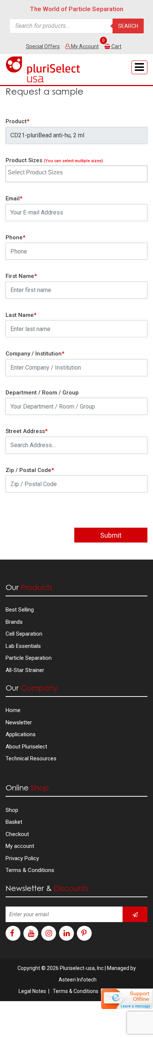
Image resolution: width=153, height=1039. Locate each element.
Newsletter (19, 722)
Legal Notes (32, 991)
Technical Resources (31, 758)
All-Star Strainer (25, 670)
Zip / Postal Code (30, 470)
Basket (14, 822)
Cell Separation (24, 633)
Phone (15, 237)
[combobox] (76, 173)
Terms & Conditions (30, 870)
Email (14, 198)
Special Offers (43, 46)
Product (17, 121)
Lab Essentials (23, 646)
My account (20, 846)
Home (13, 710)
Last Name (21, 315)
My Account (84, 46)
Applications (21, 734)
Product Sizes (54, 160)
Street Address (27, 431)
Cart (116, 46)
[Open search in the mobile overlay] (76, 26)
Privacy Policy (22, 858)
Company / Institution (35, 353)
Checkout (17, 834)
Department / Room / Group (42, 392)
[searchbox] (43, 171)
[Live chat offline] (127, 999)
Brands (14, 622)
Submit (110, 535)
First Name (21, 276)
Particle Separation (29, 658)
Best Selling (20, 609)
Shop (12, 810)
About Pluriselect (26, 746)
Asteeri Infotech (78, 980)
